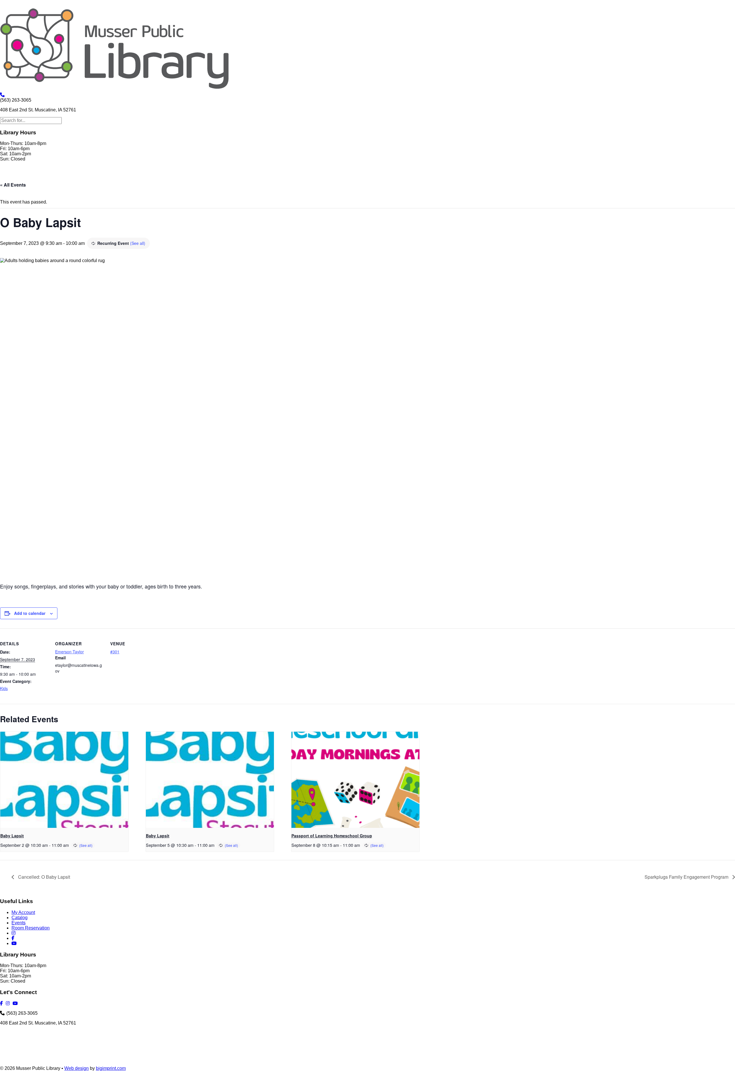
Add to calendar (29, 613)
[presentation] (64, 780)
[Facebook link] (300, 177)
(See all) (137, 243)
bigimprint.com (111, 1068)
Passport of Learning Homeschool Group (331, 835)
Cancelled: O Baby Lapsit (43, 877)
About (38, 176)
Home (18, 176)
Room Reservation (30, 927)
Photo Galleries (168, 176)
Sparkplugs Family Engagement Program (687, 877)
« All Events (13, 184)
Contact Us (265, 176)
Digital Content (127, 176)
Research (203, 176)
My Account (64, 176)
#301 (114, 651)
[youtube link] (313, 177)
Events (18, 922)
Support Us (234, 176)
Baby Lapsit (12, 835)
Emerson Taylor (69, 651)
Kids (4, 688)
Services (94, 176)
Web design (76, 1068)
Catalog (19, 917)
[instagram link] (288, 177)
